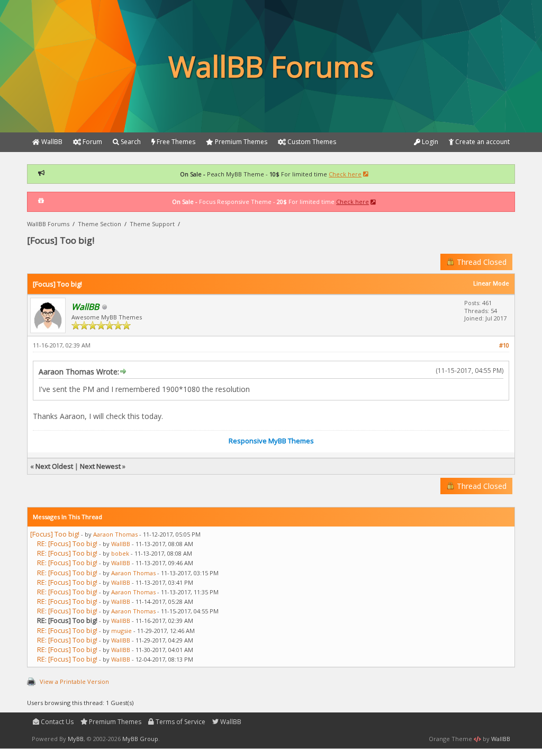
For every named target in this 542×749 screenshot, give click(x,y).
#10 (504, 345)
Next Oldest (54, 466)
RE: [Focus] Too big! (67, 543)
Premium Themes (114, 721)
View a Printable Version (74, 681)
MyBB (76, 739)
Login (429, 141)
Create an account (482, 141)
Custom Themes (311, 141)
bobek (120, 553)
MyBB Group (140, 739)
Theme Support (152, 224)
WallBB (120, 544)
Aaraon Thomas (115, 534)
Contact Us (56, 721)
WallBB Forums (48, 224)
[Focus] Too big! (54, 534)
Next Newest (100, 466)
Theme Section (99, 224)
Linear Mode (491, 283)
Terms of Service (179, 721)
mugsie (121, 631)
